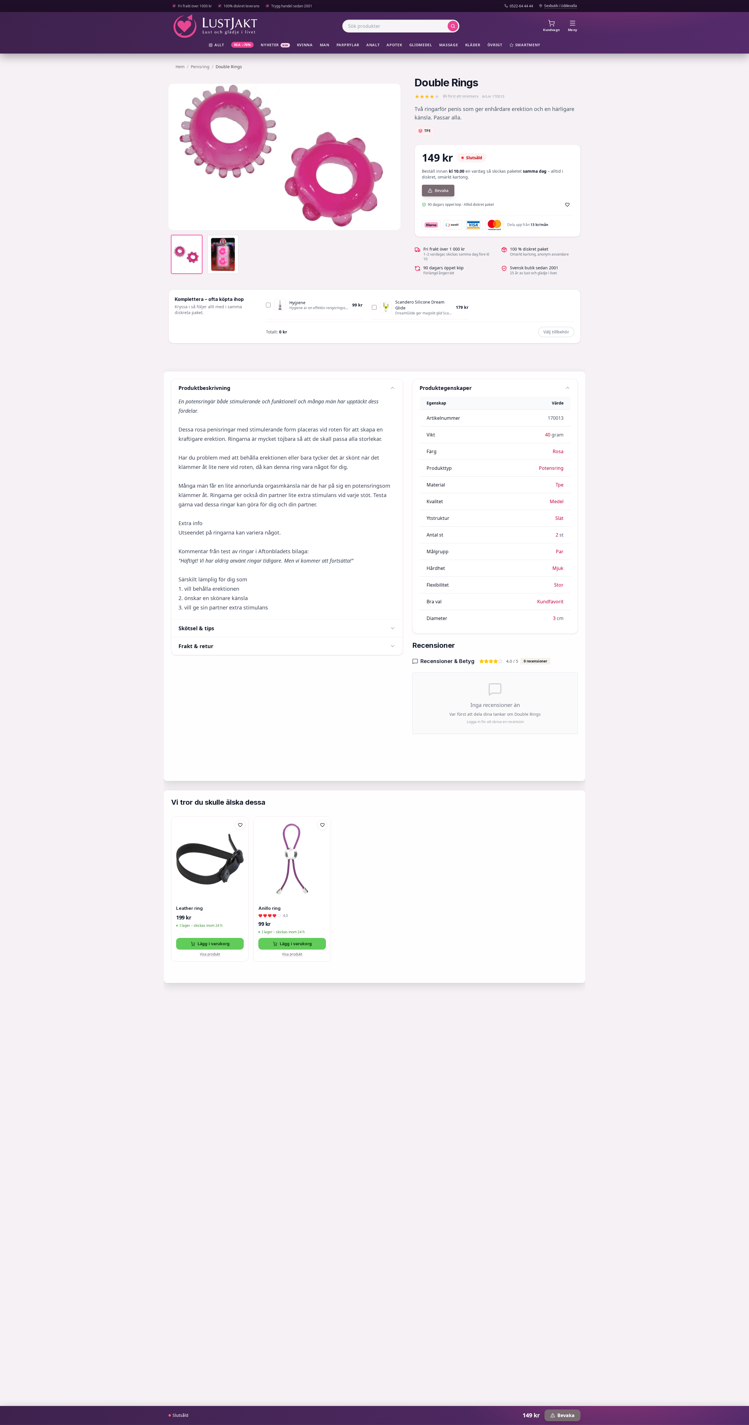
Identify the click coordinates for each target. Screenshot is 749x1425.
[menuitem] (216, 45)
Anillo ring (269, 908)
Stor (559, 585)
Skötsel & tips (196, 628)
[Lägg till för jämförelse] (240, 837)
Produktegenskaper (446, 387)
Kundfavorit (550, 601)
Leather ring (189, 908)
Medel (557, 501)
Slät (559, 518)
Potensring (551, 468)
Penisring (200, 66)
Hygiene (297, 302)
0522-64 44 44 (521, 6)
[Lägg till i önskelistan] (567, 204)
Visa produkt (210, 954)
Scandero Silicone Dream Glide (419, 305)
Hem (180, 66)
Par (560, 551)
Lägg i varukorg (213, 943)
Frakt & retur (195, 646)
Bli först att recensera (460, 96)
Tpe (560, 485)
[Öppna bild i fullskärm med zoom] (391, 221)
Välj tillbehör (556, 332)
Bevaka (442, 190)
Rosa (558, 451)
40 (547, 434)
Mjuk (558, 568)
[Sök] (453, 26)
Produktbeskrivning (204, 387)
